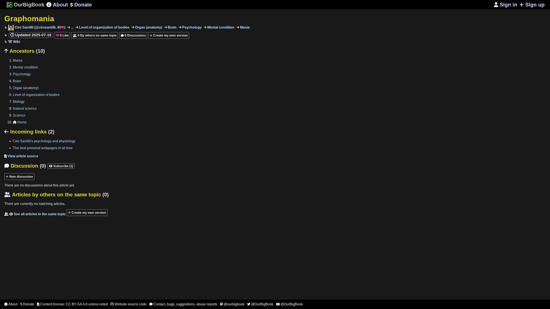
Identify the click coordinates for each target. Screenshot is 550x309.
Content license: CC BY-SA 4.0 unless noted (72, 304)
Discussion (25, 166)
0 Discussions (133, 35)
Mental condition (220, 27)
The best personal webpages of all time (43, 148)
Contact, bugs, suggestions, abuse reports (183, 304)
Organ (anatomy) (148, 27)
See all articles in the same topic (35, 214)
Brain (172, 27)
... (71, 27)
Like (62, 35)
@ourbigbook (232, 304)
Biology (18, 101)
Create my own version (170, 35)
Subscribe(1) (61, 166)
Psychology (191, 27)
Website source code (128, 304)
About (57, 5)
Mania (244, 27)
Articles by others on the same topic (56, 194)
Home (20, 122)
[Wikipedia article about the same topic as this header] (14, 42)
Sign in (505, 5)
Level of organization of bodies (103, 27)
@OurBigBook (260, 304)
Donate (81, 5)
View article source (21, 156)
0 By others (95, 35)
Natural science (25, 108)
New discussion (20, 176)
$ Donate (27, 304)
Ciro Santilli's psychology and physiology (44, 141)
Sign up (535, 5)
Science (19, 115)
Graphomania (29, 18)
